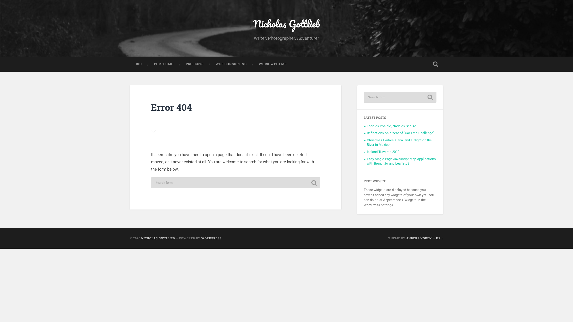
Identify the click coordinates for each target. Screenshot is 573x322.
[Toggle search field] (435, 64)
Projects (194, 64)
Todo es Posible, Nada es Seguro (391, 126)
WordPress (211, 238)
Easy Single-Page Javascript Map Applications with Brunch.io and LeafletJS (401, 161)
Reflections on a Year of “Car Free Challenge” (400, 133)
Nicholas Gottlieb (286, 24)
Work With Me (273, 64)
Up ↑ (439, 238)
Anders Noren (419, 238)
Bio (139, 64)
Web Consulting (231, 64)
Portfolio (164, 64)
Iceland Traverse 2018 (383, 152)
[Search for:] (235, 182)
